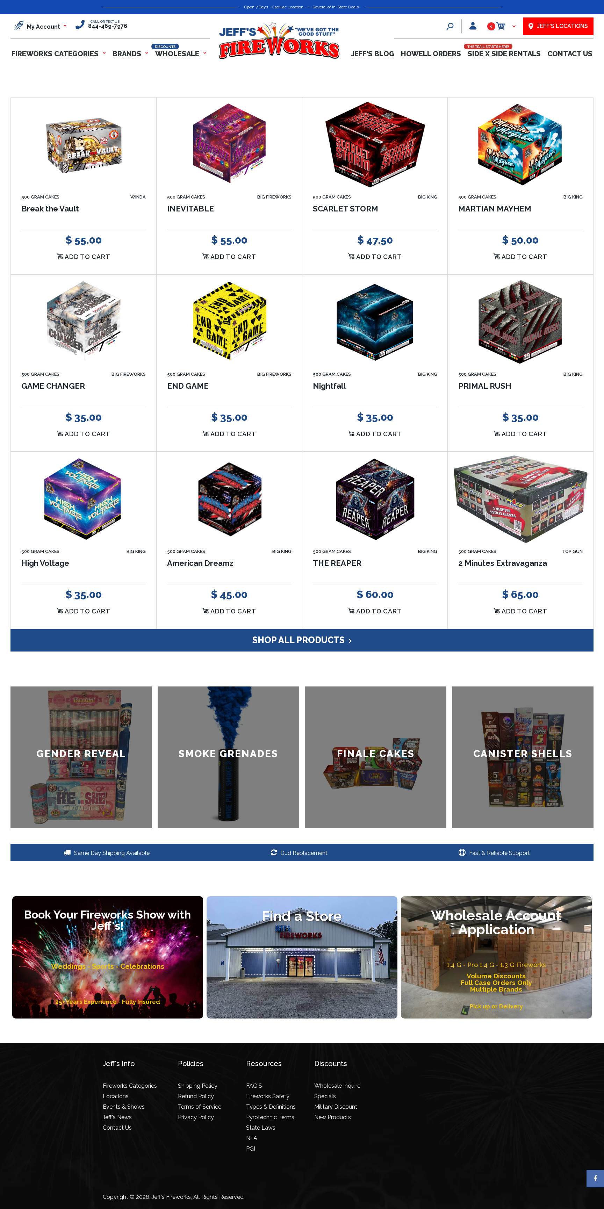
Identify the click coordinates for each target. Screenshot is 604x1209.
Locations (116, 1096)
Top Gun (572, 551)
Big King (427, 197)
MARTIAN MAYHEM (494, 208)
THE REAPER (337, 563)
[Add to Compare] (142, 125)
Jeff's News (117, 1117)
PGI (250, 1148)
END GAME (188, 385)
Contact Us (117, 1127)
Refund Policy (196, 1096)
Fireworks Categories (130, 1085)
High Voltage (45, 563)
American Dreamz (200, 563)
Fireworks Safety (267, 1096)
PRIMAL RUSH (484, 385)
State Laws (260, 1127)
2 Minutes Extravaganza (502, 563)
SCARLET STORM (345, 208)
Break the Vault (50, 208)
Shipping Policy (197, 1085)
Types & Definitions (271, 1106)
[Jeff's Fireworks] (279, 58)
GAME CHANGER (53, 385)
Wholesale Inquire (337, 1085)
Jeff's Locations (562, 26)
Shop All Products (299, 640)
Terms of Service (199, 1106)
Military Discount (335, 1106)
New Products (332, 1117)
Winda (138, 197)
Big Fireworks (274, 197)
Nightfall (329, 385)
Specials (325, 1096)
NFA (251, 1138)
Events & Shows (124, 1106)
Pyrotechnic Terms (270, 1117)
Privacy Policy (196, 1117)
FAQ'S (254, 1085)
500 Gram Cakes (40, 197)
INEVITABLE (190, 208)
